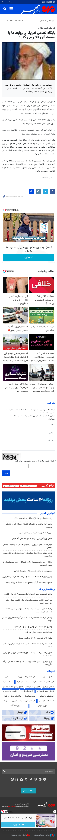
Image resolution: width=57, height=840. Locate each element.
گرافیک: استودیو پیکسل (19, 835)
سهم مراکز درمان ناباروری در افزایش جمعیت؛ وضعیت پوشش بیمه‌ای (27, 546)
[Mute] (11, 239)
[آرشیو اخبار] (17, 779)
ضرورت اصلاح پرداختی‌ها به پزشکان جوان (35, 533)
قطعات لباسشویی (10, 691)
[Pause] (6, 239)
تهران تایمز (42, 705)
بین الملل (50, 20)
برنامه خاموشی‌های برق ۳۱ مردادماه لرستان (35, 638)
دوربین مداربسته (33, 686)
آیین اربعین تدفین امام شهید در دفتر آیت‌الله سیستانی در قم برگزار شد (27, 663)
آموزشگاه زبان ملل (46, 700)
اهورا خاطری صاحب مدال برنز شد (38, 632)
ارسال (6, 473)
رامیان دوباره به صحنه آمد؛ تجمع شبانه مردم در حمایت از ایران (27, 576)
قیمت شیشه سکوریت (26, 676)
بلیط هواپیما (30, 696)
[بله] (40, 779)
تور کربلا (19, 681)
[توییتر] (31, 779)
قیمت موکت (31, 681)
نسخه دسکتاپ (28, 790)
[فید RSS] (22, 779)
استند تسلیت (8, 681)
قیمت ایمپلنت (27, 691)
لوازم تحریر (47, 676)
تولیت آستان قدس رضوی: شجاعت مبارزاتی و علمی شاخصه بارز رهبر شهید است (28, 610)
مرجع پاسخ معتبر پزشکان (13, 686)
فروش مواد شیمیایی (45, 691)
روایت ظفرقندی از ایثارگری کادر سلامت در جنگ (33, 518)
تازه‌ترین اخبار (48, 513)
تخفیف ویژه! (18, 824)
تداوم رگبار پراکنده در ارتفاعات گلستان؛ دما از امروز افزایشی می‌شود (28, 526)
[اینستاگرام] (35, 779)
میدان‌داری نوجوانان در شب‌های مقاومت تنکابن (33, 571)
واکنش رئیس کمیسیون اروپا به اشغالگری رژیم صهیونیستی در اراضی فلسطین (27, 563)
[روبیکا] (26, 779)
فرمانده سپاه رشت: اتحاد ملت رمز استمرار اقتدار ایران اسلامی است (27, 645)
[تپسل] (4, 210)
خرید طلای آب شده (46, 681)
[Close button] (54, 811)
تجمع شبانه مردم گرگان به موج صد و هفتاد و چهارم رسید (29, 582)
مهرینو (5, 700)
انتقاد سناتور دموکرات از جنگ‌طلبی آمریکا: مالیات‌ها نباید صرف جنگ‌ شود (27, 555)
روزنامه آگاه (15, 705)
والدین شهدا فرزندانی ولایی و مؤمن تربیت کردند (32, 626)
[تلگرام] (45, 779)
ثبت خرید (28, 257)
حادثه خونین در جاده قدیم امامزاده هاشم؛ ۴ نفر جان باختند (28, 594)
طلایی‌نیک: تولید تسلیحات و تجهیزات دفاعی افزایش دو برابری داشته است (27, 654)
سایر (42, 20)
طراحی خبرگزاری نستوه (42, 835)
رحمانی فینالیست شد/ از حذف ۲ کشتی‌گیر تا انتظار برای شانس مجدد (27, 619)
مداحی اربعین (48, 686)
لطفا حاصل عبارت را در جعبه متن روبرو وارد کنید (35, 461)
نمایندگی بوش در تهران (12, 696)
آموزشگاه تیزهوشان (46, 696)
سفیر (7, 676)
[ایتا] (12, 779)
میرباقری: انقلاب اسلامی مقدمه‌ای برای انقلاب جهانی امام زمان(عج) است (29, 602)
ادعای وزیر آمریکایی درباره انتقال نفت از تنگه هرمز (32, 538)
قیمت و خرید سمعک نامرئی (23, 700)
